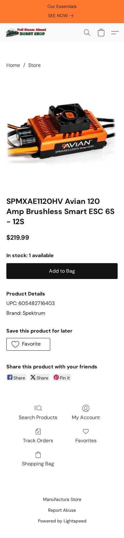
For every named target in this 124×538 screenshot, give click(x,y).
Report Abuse (62, 510)
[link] (62, 15)
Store (34, 65)
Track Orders (38, 440)
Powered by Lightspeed (62, 521)
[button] (27, 32)
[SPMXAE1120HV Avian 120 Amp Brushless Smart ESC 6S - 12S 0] (62, 131)
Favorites (86, 440)
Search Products (38, 417)
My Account (86, 417)
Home (13, 65)
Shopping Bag (38, 463)
